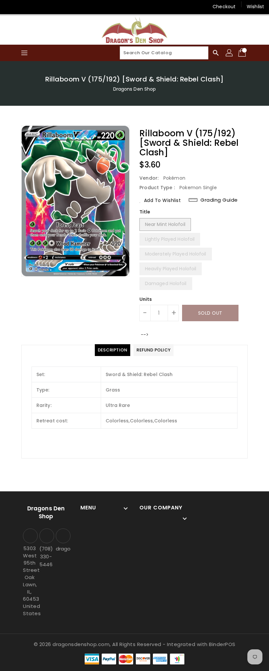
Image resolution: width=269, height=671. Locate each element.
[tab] (112, 350)
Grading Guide (219, 200)
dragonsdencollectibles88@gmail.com (62, 548)
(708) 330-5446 (45, 556)
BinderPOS (222, 644)
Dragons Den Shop (134, 89)
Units (145, 299)
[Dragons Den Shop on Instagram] (23, 6)
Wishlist (255, 6)
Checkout (224, 6)
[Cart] (242, 52)
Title (145, 212)
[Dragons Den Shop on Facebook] (10, 6)
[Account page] (229, 52)
